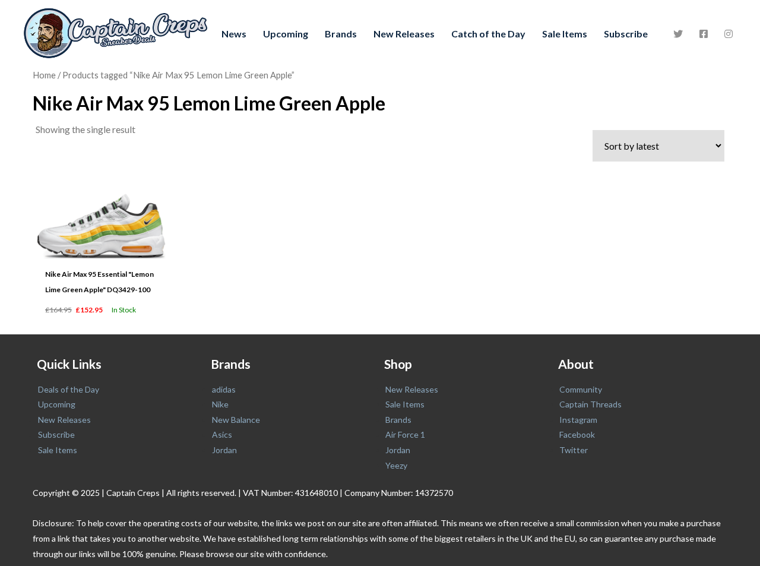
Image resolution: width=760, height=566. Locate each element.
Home (44, 74)
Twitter (573, 450)
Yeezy (396, 465)
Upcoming (285, 33)
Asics (222, 434)
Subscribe (626, 33)
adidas (224, 389)
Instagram (578, 420)
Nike (220, 404)
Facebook (577, 434)
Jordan (224, 450)
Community (580, 389)
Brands (341, 33)
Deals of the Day (68, 389)
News (233, 33)
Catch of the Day (488, 33)
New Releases (404, 33)
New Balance (236, 420)
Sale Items (564, 33)
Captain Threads (590, 404)
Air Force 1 (405, 434)
